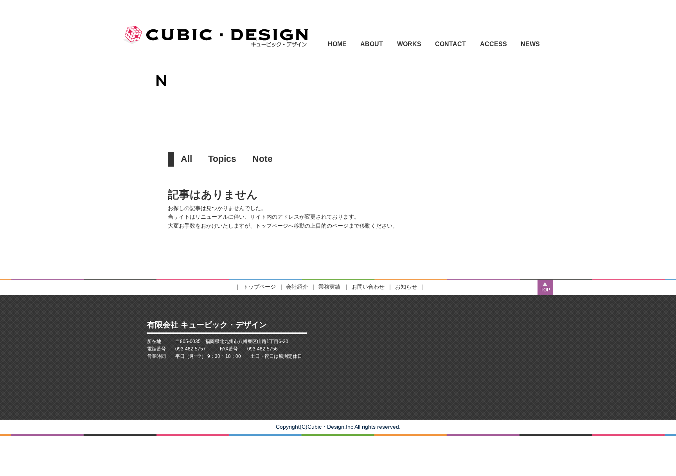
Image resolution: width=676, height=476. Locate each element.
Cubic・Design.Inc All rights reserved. (354, 427)
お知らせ (406, 287)
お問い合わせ (368, 287)
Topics (222, 159)
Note (262, 159)
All (186, 159)
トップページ (259, 287)
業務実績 (329, 287)
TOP (545, 290)
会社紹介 (297, 287)
